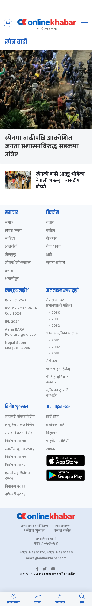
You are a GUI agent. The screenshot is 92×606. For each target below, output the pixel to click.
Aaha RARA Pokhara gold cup (20, 332)
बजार (50, 222)
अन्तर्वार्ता (11, 246)
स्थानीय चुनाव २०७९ (19, 449)
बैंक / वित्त (53, 246)
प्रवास (9, 271)
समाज (9, 222)
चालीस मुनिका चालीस (62, 333)
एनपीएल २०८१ (16, 300)
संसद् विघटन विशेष (19, 433)
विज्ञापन (51, 433)
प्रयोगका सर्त (55, 425)
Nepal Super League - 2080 (17, 345)
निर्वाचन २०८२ (15, 465)
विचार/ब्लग (13, 230)
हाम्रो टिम (52, 417)
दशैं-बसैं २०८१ (15, 494)
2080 (56, 312)
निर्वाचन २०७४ (15, 441)
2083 (55, 353)
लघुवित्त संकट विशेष (19, 425)
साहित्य (10, 238)
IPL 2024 (12, 321)
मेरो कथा (52, 361)
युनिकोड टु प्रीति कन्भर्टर (57, 393)
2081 (55, 319)
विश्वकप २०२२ (15, 486)
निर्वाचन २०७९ (15, 457)
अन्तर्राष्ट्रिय (12, 279)
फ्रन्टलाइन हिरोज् (58, 369)
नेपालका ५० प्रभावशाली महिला (59, 303)
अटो (49, 255)
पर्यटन (50, 230)
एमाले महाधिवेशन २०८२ (17, 476)
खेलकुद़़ (10, 255)
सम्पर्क (50, 449)
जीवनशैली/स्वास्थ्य (18, 263)
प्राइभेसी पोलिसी (57, 441)
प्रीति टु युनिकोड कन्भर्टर (57, 380)
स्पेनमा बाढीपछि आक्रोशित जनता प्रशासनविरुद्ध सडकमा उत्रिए (42, 146)
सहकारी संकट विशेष (20, 417)
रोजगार (51, 238)
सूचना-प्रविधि (55, 263)
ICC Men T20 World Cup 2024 (21, 311)
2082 (56, 325)
